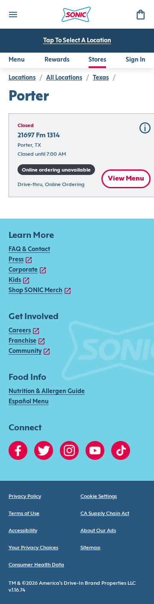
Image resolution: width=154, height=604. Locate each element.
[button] (145, 127)
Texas (101, 78)
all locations (64, 78)
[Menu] (13, 14)
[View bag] (140, 14)
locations (22, 78)
